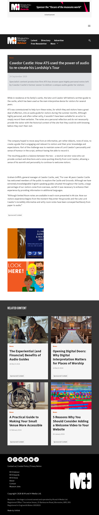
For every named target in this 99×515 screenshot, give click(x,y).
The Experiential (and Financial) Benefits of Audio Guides (25, 355)
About (11, 480)
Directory (45, 40)
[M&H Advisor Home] (18, 40)
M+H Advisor (14, 472)
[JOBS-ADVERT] (25, 276)
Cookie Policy (23, 466)
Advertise (59, 40)
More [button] (53, 43)
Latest (34, 40)
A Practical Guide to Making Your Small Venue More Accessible (25, 421)
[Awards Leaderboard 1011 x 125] (49, 6)
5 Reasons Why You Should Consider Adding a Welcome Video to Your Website (71, 423)
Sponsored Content (15, 215)
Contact (12, 483)
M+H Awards (14, 475)
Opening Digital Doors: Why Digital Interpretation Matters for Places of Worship (69, 357)
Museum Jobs (15, 486)
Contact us (12, 466)
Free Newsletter (39, 43)
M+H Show (13, 478)
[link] (27, 329)
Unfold (17, 510)
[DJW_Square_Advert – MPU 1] (25, 243)
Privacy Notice (36, 466)
